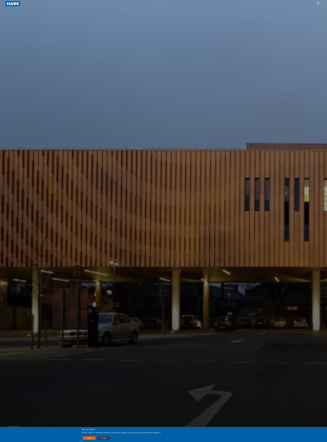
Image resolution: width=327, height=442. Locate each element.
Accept (89, 438)
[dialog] (163, 434)
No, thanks (104, 438)
